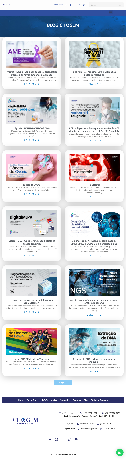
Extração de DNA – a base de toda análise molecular (94, 360)
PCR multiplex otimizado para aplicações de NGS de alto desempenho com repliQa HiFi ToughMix (94, 129)
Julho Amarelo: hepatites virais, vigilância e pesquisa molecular (94, 73)
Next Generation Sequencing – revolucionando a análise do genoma (94, 301)
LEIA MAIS (31, 84)
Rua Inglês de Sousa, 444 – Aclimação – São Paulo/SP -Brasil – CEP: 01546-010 (89, 416)
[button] (111, 12)
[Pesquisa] (120, 4)
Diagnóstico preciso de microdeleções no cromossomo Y (32, 301)
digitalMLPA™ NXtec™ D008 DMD (32, 128)
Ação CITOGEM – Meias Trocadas (32, 359)
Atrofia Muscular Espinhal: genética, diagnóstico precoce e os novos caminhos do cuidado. (32, 73)
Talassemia (94, 184)
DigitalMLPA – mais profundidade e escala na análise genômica (32, 242)
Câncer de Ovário (32, 184)
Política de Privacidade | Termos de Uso (63, 454)
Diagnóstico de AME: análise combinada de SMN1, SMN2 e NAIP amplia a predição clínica (94, 242)
